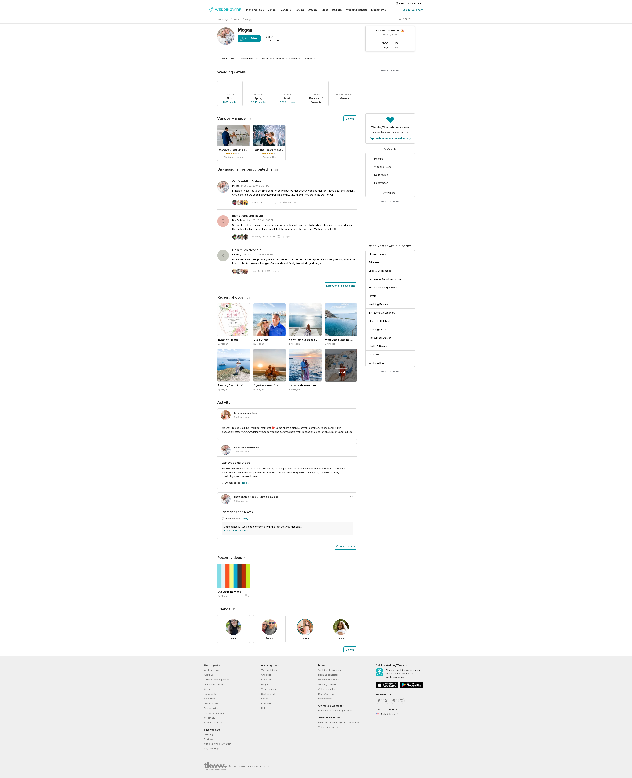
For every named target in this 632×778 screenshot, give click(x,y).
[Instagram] (401, 701)
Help (263, 708)
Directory (208, 734)
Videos (280, 58)
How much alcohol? (246, 250)
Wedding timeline (327, 684)
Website (356, 10)
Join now (417, 10)
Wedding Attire (382, 166)
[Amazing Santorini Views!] (233, 365)
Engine (264, 698)
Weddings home (212, 670)
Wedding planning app (330, 670)
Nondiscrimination (213, 684)
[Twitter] (386, 701)
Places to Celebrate (380, 321)
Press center (210, 694)
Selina (269, 638)
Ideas (325, 10)
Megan (235, 185)
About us (208, 674)
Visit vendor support (328, 727)
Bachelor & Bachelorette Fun (385, 279)
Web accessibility (213, 722)
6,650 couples (258, 102)
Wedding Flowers (378, 304)
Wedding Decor (377, 329)
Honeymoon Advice (380, 338)
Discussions (246, 58)
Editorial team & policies (216, 679)
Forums (299, 10)
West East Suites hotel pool (339, 339)
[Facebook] (379, 701)
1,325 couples (230, 102)
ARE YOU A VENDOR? (410, 3)
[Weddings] (225, 10)
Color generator (326, 689)
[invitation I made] (233, 319)
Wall (233, 58)
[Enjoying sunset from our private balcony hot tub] (269, 365)
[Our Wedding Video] (233, 576)
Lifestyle (374, 354)
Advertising (210, 698)
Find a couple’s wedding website (335, 710)
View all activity (345, 546)
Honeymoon (381, 183)
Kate (233, 638)
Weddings (223, 19)
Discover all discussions (340, 285)
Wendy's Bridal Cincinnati (233, 150)
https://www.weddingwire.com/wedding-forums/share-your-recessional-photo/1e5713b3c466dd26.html (293, 432)
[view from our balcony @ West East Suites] (305, 319)
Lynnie (305, 638)
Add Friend (251, 38)
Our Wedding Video (246, 181)
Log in (406, 10)
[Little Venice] (269, 319)
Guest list (266, 679)
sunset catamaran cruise (303, 385)
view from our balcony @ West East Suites (303, 339)
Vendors (286, 10)
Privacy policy (211, 708)
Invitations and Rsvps (248, 216)
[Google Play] (411, 687)
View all (350, 118)
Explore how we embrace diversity (390, 138)
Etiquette (374, 262)
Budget (265, 684)
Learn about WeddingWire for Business (338, 722)
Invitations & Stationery (382, 312)
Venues (272, 10)
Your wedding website (272, 670)
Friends (293, 58)
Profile (223, 58)
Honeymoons (325, 698)
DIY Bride (237, 220)
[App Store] (387, 687)
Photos (265, 58)
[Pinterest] (394, 701)
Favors (372, 296)
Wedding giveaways (328, 679)
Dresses (313, 10)
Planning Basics (377, 254)
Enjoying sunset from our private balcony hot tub (267, 385)
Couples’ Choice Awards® (217, 744)
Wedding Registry (379, 363)
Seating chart (268, 694)
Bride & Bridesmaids (380, 270)
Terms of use (211, 703)
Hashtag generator (328, 674)
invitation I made (228, 339)
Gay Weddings (211, 748)
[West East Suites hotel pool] (341, 319)
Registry (337, 10)
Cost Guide (267, 703)
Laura (341, 638)
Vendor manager (270, 689)
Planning (378, 158)
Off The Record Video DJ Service (269, 150)
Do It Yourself (382, 175)
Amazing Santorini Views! (232, 385)
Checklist (266, 674)
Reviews (208, 739)
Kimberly (237, 254)
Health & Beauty (378, 346)
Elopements (378, 10)
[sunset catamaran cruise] (305, 365)
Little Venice (261, 339)
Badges (308, 58)
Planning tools (255, 10)
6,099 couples (287, 102)
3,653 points (272, 40)
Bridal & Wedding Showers (383, 287)
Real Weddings (326, 694)
